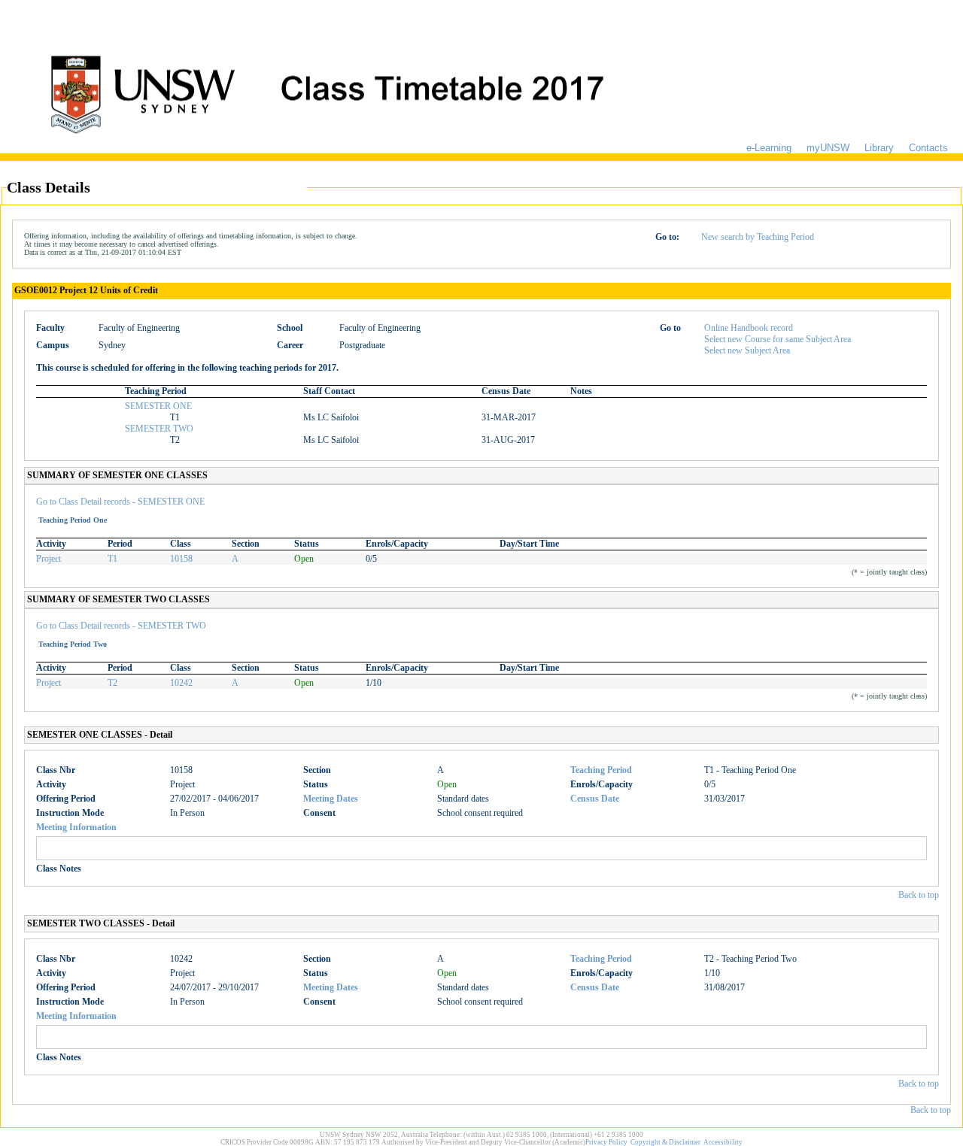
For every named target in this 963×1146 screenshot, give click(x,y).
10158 (181, 558)
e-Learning (768, 147)
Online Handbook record (748, 328)
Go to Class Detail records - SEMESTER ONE (120, 501)
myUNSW (828, 147)
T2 (112, 683)
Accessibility (723, 1142)
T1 (112, 558)
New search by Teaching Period (757, 237)
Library (879, 147)
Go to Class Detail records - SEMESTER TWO (121, 625)
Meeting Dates (330, 798)
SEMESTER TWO (159, 428)
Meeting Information (76, 827)
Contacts (928, 147)
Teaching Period (601, 770)
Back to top (918, 895)
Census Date (594, 798)
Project (48, 558)
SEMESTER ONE (158, 406)
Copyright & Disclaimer (665, 1142)
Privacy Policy (606, 1142)
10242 (181, 683)
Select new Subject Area (747, 350)
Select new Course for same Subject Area (777, 339)
